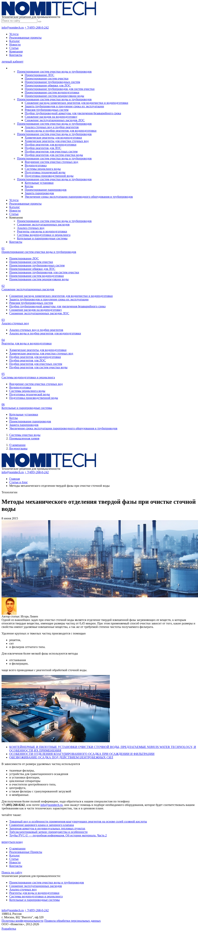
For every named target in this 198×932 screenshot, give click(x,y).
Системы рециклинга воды (43, 168)
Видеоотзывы (18, 448)
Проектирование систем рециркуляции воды (54, 96)
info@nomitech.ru (13, 27)
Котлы (29, 186)
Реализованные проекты (25, 37)
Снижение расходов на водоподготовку (51, 116)
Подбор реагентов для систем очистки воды (54, 155)
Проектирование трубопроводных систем (52, 82)
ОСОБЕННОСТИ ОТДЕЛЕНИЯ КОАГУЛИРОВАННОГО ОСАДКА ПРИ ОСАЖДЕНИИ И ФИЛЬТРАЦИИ (81, 754)
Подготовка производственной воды (49, 175)
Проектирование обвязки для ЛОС (48, 85)
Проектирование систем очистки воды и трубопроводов (54, 71)
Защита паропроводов (39, 193)
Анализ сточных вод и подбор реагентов (52, 127)
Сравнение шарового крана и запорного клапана (41, 825)
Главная (14, 478)
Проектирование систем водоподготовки (52, 92)
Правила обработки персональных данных (72, 920)
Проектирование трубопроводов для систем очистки (60, 89)
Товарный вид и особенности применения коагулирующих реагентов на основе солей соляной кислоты (78, 821)
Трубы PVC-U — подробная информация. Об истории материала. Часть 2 (58, 835)
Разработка (9, 928)
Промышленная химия (24, 438)
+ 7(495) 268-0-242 (37, 27)
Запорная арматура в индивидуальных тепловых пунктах (47, 828)
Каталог (14, 41)
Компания (16, 51)
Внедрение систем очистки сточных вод (51, 162)
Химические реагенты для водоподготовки (53, 137)
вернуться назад (12, 842)
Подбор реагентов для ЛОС (43, 148)
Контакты (15, 55)
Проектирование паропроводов (46, 189)
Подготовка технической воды (45, 172)
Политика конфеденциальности (23, 920)
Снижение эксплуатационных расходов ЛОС (55, 120)
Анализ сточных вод (30, 228)
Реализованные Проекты (25, 852)
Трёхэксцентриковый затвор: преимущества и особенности (48, 832)
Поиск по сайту (12, 872)
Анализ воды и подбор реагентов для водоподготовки (60, 130)
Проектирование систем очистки (46, 78)
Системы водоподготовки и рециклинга (43, 235)
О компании (17, 445)
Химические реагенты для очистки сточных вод (57, 141)
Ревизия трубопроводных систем (46, 109)
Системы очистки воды (24, 435)
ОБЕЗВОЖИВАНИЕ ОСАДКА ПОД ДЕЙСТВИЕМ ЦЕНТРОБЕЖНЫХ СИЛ (61, 757)
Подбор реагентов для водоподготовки (50, 144)
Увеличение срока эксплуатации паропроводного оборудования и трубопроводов (79, 196)
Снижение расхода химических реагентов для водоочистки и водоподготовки (76, 102)
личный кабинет (12, 61)
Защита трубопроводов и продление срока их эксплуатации (64, 106)
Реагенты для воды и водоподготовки (42, 231)
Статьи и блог (18, 482)
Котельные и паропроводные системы (42, 238)
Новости (15, 44)
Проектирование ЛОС (39, 75)
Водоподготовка (36, 165)
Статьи (14, 48)
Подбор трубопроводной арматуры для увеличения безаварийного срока (73, 113)
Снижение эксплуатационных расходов (43, 224)
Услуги (14, 34)
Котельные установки (39, 182)
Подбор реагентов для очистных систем (51, 151)
